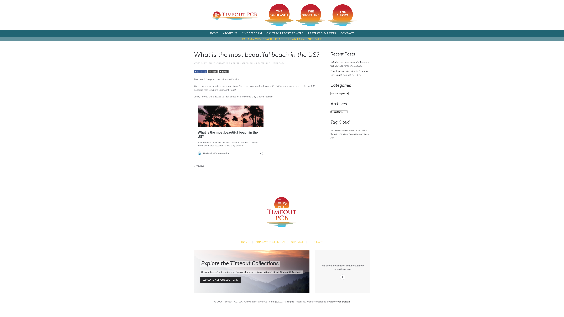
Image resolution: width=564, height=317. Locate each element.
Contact (347, 33)
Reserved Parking (322, 33)
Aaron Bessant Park (337, 130)
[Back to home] (234, 15)
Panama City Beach (257, 39)
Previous (200, 166)
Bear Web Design (340, 302)
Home (214, 33)
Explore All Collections (220, 280)
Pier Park (314, 39)
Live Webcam (252, 33)
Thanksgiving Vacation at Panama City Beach (346, 134)
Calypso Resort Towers (285, 33)
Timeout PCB (276, 63)
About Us (230, 33)
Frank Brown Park (289, 39)
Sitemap (297, 242)
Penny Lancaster (218, 63)
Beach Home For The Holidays (356, 130)
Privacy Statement (270, 242)
